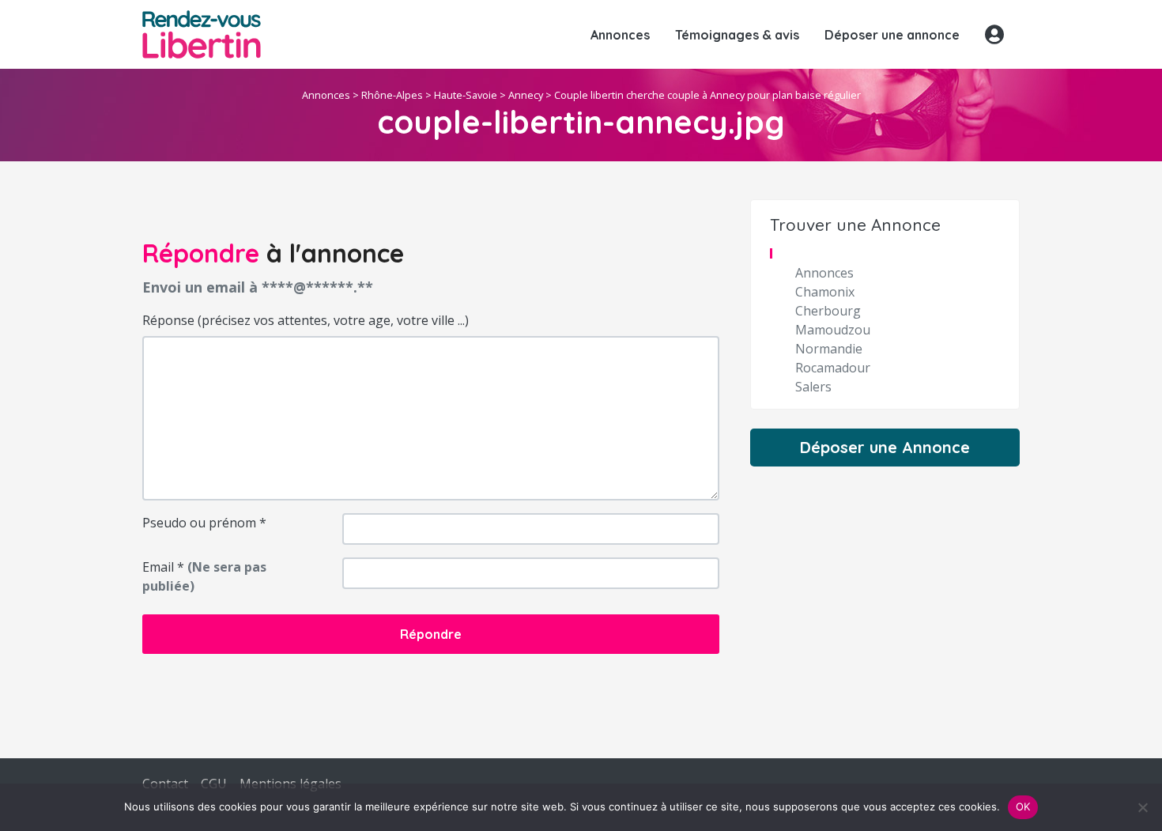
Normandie (828, 348)
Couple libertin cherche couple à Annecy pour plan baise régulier (707, 95)
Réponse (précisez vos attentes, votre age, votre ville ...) (305, 320)
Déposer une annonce (892, 35)
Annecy (525, 95)
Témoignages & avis (737, 35)
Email (204, 576)
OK (1023, 806)
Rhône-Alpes (392, 95)
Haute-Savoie (465, 95)
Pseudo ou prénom (204, 522)
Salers (813, 386)
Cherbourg (828, 310)
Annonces (620, 35)
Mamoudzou (832, 329)
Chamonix (825, 291)
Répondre (431, 634)
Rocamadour (832, 367)
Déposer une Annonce (885, 447)
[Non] (1142, 807)
